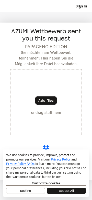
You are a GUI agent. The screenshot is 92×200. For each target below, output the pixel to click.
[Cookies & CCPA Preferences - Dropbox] (46, 173)
